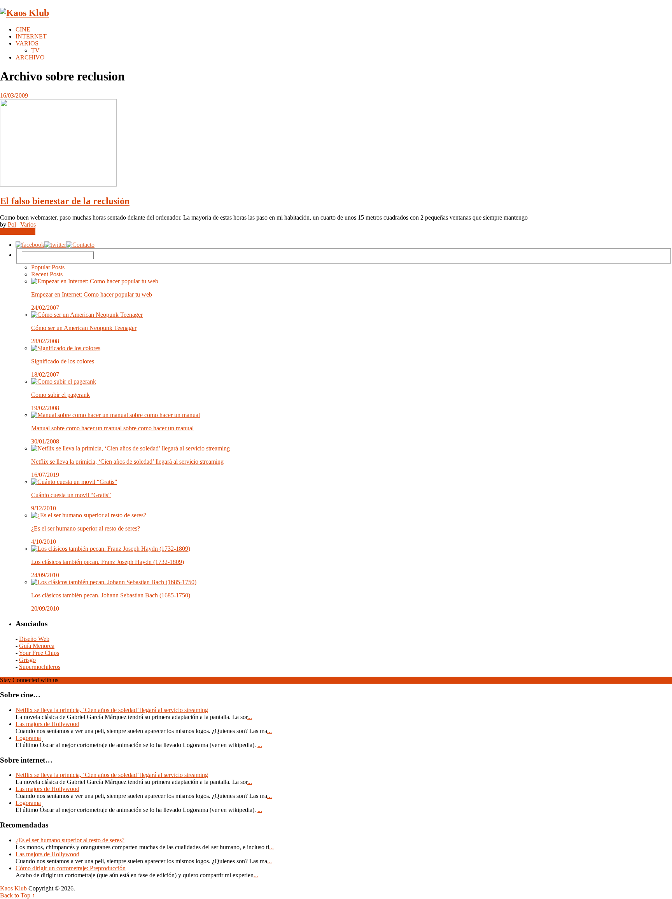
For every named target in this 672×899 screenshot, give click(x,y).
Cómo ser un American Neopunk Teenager (83, 328)
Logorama (28, 738)
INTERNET (31, 36)
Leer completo (17, 231)
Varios (28, 224)
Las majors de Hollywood (47, 724)
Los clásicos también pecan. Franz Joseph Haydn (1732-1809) (107, 562)
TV (35, 50)
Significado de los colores (62, 361)
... (249, 717)
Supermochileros (39, 666)
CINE (23, 29)
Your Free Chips (39, 652)
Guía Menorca (36, 645)
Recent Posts (47, 274)
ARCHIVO (30, 57)
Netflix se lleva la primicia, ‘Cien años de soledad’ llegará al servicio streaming (127, 461)
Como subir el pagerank (60, 394)
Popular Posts (48, 267)
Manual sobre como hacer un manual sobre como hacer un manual (112, 428)
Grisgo (27, 659)
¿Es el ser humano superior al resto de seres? (85, 528)
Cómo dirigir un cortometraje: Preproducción (71, 868)
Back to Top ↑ (17, 895)
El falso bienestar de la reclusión (65, 201)
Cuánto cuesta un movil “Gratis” (71, 495)
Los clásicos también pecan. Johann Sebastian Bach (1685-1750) (110, 595)
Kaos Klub (13, 888)
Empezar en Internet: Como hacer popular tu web (91, 294)
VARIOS (27, 43)
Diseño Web (34, 638)
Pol (12, 224)
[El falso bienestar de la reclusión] (336, 143)
